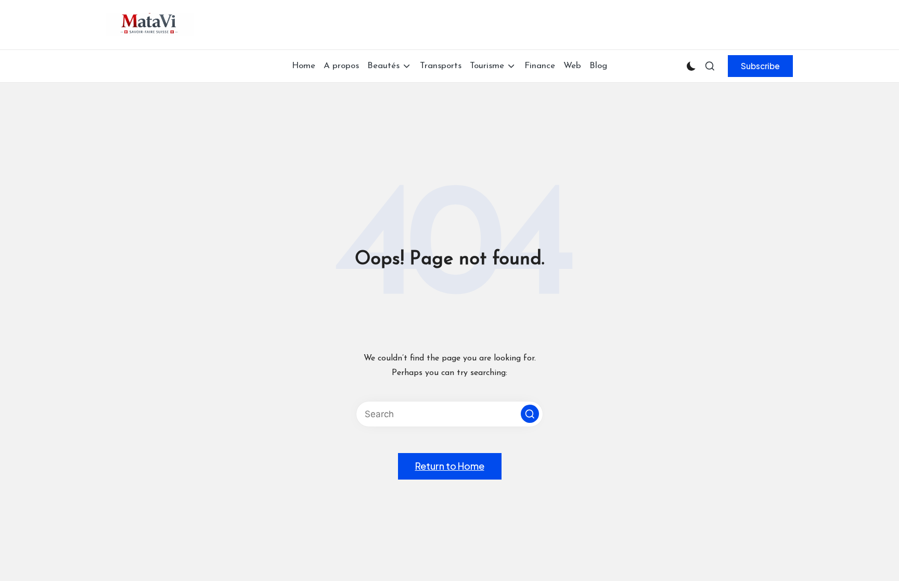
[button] (760, 66)
